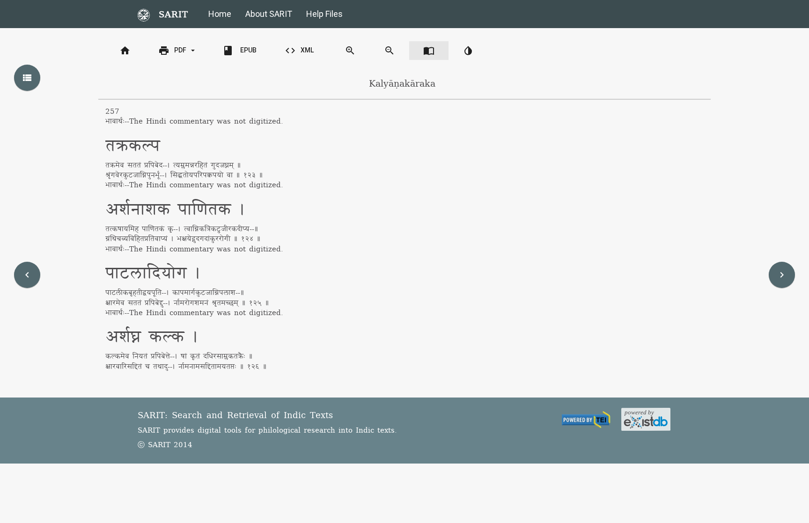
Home (219, 14)
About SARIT (268, 14)
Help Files (324, 14)
